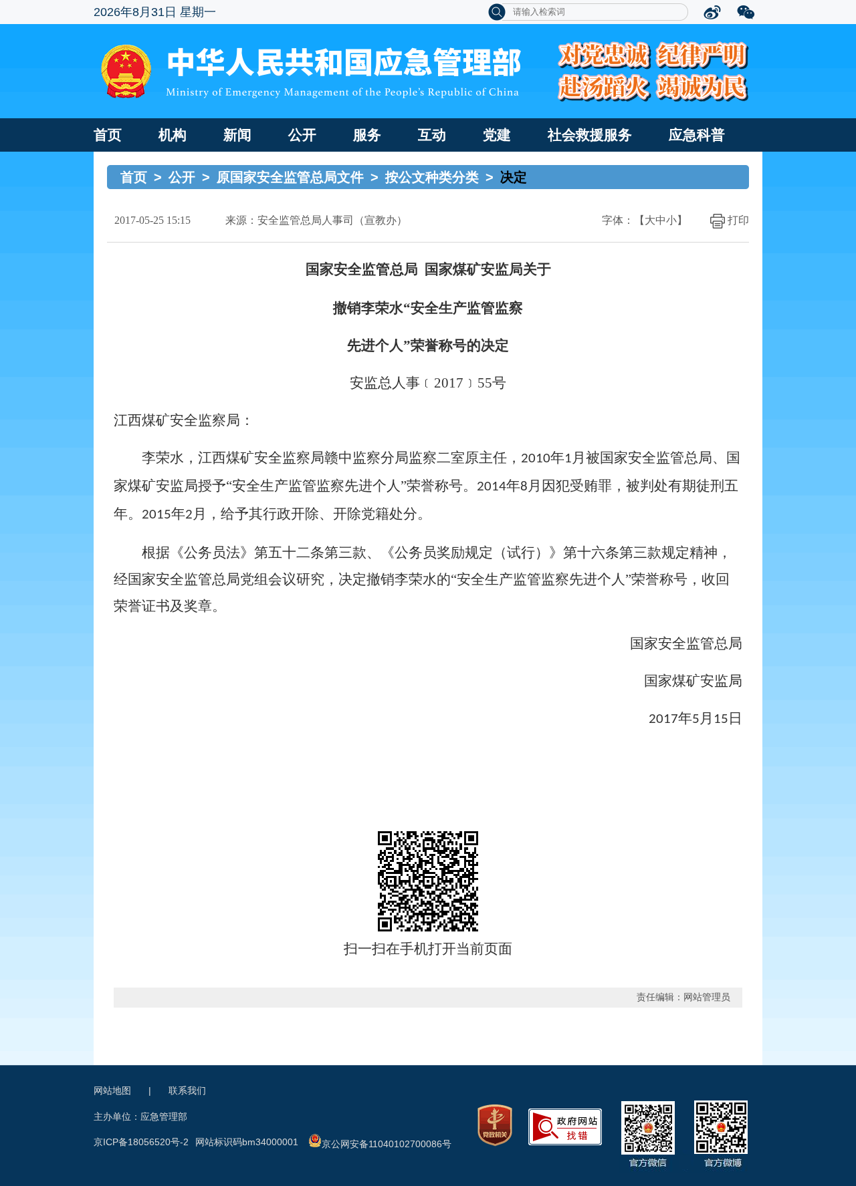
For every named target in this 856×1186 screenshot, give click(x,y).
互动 (432, 135)
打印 (738, 220)
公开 (302, 135)
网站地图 (112, 1090)
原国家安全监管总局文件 (290, 177)
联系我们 (187, 1090)
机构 (172, 135)
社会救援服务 (590, 135)
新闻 (237, 135)
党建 (497, 135)
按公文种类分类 (432, 177)
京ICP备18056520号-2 (141, 1142)
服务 (367, 135)
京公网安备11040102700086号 (386, 1144)
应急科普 (697, 135)
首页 (108, 135)
